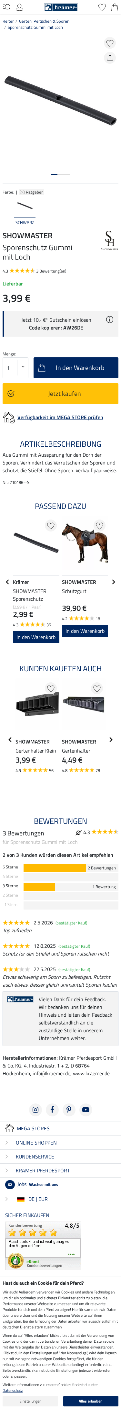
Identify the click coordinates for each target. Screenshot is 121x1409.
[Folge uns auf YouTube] (85, 1109)
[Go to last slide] (8, 582)
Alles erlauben (91, 1401)
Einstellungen (30, 1401)
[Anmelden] (19, 6)
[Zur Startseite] (61, 6)
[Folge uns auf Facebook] (52, 1109)
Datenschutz (13, 1390)
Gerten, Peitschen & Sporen (44, 21)
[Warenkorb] (114, 6)
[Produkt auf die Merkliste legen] (110, 43)
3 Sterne (10, 886)
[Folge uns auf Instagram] (35, 1109)
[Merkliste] (102, 6)
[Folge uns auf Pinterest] (69, 1109)
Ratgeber (35, 192)
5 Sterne (10, 867)
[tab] (54, 174)
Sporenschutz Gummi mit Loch (35, 27)
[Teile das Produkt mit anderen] (110, 58)
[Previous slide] (8, 211)
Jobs (33, 1184)
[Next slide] (113, 211)
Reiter (8, 21)
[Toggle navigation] (7, 7)
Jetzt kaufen (64, 393)
